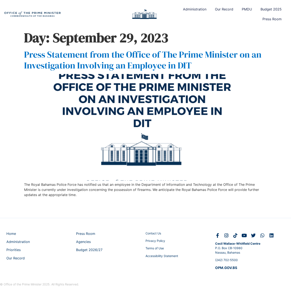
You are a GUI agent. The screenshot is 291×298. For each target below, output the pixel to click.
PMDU (247, 9)
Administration (194, 9)
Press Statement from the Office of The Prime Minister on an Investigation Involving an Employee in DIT (142, 59)
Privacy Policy (155, 241)
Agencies (83, 242)
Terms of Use (155, 248)
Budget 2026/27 (89, 250)
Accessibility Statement (162, 256)
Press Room (272, 19)
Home (11, 233)
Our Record (224, 9)
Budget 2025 (271, 9)
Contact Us (153, 233)
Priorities (13, 250)
